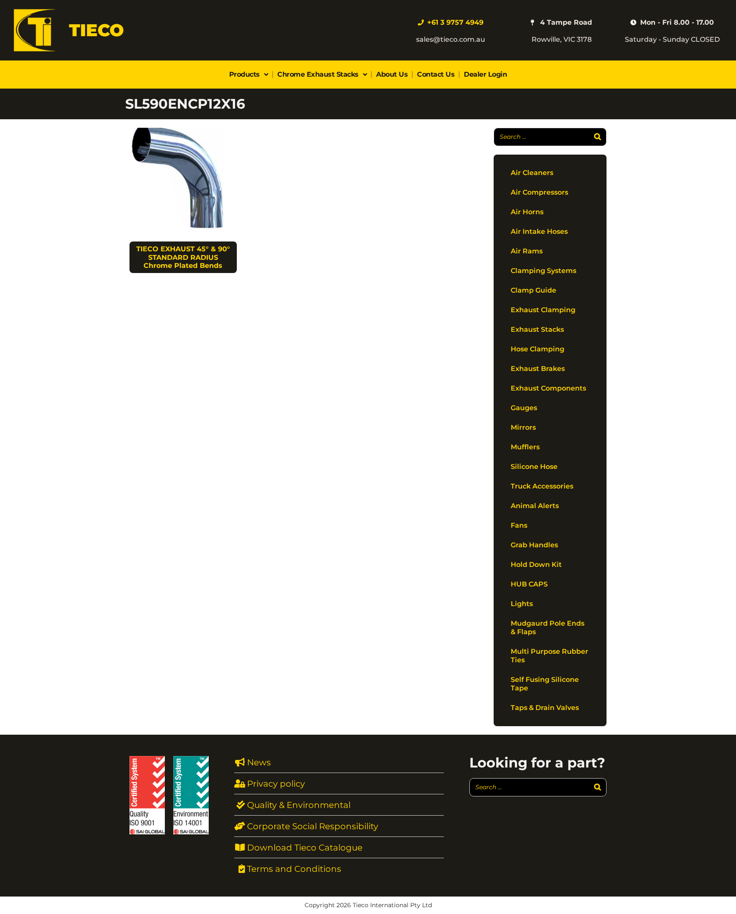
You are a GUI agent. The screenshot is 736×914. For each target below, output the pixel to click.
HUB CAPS (529, 584)
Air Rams (527, 251)
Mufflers (525, 447)
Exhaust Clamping (543, 310)
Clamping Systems (543, 271)
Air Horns (527, 212)
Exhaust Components (548, 388)
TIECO (96, 30)
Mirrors (523, 427)
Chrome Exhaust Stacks (318, 74)
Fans (519, 525)
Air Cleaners (532, 173)
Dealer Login (485, 74)
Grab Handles (534, 545)
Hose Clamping (537, 349)
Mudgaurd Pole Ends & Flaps (547, 627)
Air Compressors (539, 192)
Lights (522, 604)
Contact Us (435, 74)
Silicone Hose (534, 467)
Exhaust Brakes (538, 369)
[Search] (597, 137)
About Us (392, 74)
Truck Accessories (542, 486)
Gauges (524, 408)
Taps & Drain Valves (545, 708)
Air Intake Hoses (539, 231)
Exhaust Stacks (537, 329)
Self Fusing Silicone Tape (545, 683)
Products (244, 74)
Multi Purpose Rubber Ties (549, 655)
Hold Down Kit (536, 564)
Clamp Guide (533, 290)
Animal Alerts (535, 506)
